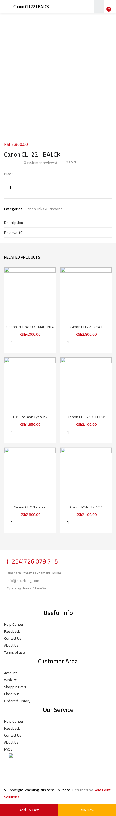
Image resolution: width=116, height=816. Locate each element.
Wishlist (10, 679)
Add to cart (29, 809)
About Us (11, 645)
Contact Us (12, 638)
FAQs (8, 749)
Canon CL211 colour (30, 507)
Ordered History (17, 700)
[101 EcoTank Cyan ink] (30, 382)
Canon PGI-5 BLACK (86, 507)
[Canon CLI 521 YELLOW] (86, 382)
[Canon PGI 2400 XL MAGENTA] (30, 292)
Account (10, 672)
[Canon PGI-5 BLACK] (86, 472)
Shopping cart (15, 686)
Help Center (13, 624)
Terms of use (14, 652)
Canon (30, 208)
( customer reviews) (40, 162)
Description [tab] (13, 222)
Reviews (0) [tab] (13, 232)
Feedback (12, 631)
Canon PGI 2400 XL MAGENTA (30, 326)
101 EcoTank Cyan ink (29, 416)
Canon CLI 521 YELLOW (86, 416)
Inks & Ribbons (49, 208)
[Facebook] (11, 598)
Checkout (11, 693)
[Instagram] (25, 598)
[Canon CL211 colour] (30, 472)
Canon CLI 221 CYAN (86, 326)
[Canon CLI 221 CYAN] (86, 292)
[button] (108, 3)
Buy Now (87, 809)
